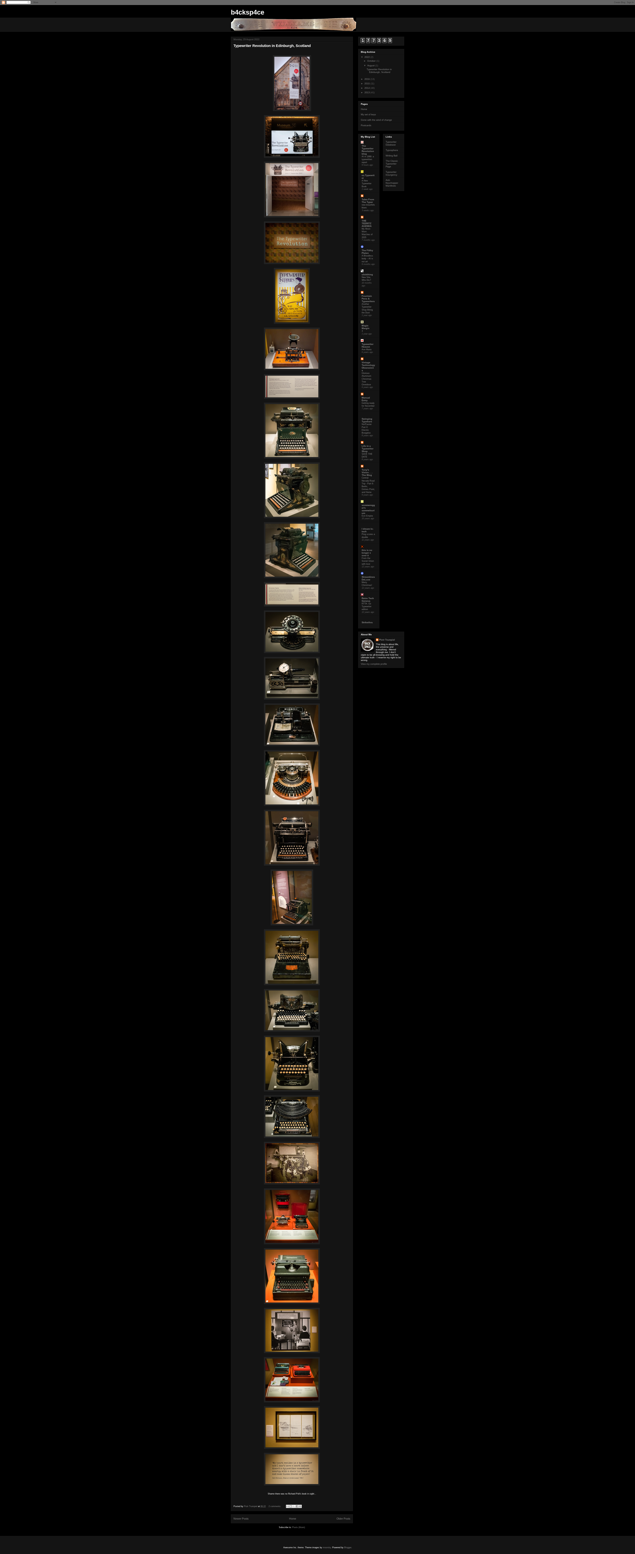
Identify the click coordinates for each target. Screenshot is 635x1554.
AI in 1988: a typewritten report (368, 159)
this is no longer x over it (367, 553)
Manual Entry (366, 399)
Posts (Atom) (298, 1527)
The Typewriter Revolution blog (368, 150)
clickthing (367, 274)
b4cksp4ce (247, 12)
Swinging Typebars (367, 420)
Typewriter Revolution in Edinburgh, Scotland (272, 46)
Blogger (347, 1547)
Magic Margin (365, 327)
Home (292, 1518)
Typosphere (392, 150)
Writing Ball (391, 155)
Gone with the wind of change (376, 120)
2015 (367, 83)
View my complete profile (374, 664)
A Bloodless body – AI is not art (367, 258)
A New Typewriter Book (366, 183)
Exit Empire (367, 516)
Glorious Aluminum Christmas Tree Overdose (366, 379)
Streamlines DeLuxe (368, 578)
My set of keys (368, 114)
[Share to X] (294, 1506)
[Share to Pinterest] (300, 1506)
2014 (367, 88)
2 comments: (275, 1506)
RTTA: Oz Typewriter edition (366, 606)
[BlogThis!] (290, 1506)
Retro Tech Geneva (368, 599)
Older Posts (343, 1518)
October (371, 61)
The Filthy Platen (367, 251)
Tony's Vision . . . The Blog (367, 472)
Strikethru (367, 622)
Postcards (366, 125)
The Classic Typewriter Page (392, 164)
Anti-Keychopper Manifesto (392, 183)
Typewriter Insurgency (391, 173)
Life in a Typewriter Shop (367, 449)
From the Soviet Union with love (368, 561)
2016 (367, 79)
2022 (367, 57)
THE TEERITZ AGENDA (367, 223)
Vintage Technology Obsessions (368, 366)
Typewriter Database (391, 143)
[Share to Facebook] (297, 1506)
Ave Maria (366, 349)
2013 (367, 92)
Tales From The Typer (368, 200)
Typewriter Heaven (367, 345)
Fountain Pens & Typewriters (368, 299)
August (371, 65)
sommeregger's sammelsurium (368, 509)
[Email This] (287, 1506)
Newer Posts (241, 1518)
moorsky (327, 1547)
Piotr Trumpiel (387, 639)
